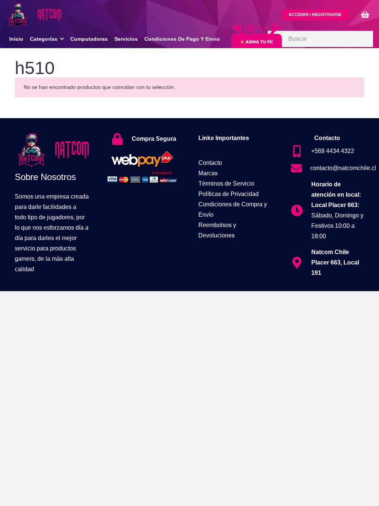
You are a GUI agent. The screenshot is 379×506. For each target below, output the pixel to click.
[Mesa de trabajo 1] (18, 15)
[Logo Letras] (49, 15)
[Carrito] (365, 15)
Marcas (208, 173)
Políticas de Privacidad (228, 194)
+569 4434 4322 (332, 151)
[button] (62, 39)
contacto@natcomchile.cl (343, 168)
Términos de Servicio (226, 183)
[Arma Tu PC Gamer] (256, 42)
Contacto (210, 163)
